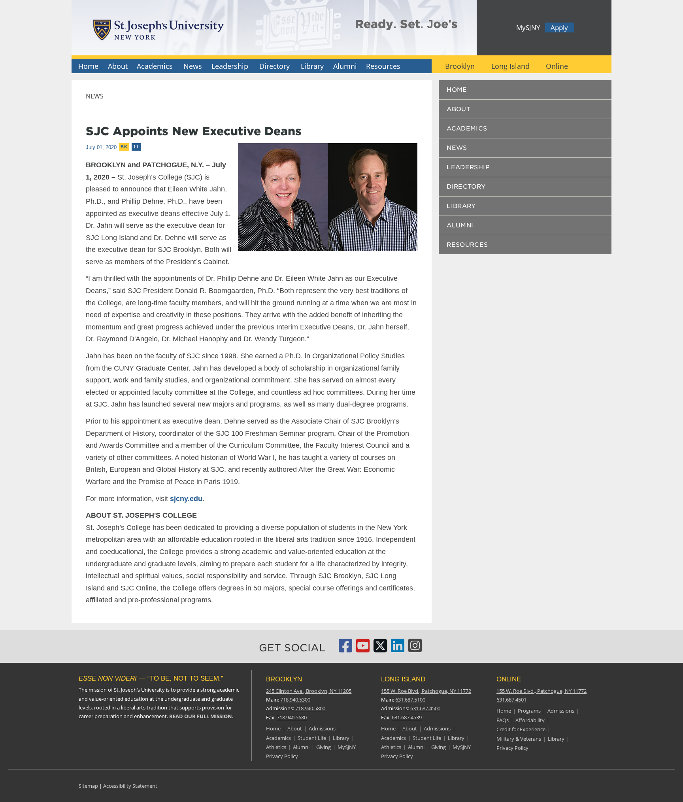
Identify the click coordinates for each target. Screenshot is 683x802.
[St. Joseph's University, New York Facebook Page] (345, 649)
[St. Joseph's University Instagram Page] (415, 649)
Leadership (229, 66)
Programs (529, 710)
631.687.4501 (511, 699)
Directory (274, 66)
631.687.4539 (407, 717)
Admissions (322, 728)
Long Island (510, 66)
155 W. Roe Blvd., (426, 690)
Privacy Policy (282, 756)
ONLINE (508, 679)
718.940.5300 (295, 699)
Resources (383, 66)
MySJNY (528, 27)
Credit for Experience (520, 729)
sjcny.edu (186, 499)
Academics (155, 66)
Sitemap (88, 785)
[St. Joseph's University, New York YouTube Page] (363, 649)
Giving (323, 747)
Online (557, 66)
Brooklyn (460, 66)
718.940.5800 (310, 708)
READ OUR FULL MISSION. (201, 716)
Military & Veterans (518, 738)
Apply (559, 27)
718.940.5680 (292, 717)
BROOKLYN (284, 679)
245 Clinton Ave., (308, 690)
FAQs (502, 720)
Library (312, 66)
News (192, 66)
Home (88, 66)
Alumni (345, 66)
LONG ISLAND (403, 679)
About (118, 66)
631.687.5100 (410, 699)
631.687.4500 (425, 708)
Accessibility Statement (130, 785)
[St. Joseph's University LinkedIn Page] (397, 649)
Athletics (276, 747)
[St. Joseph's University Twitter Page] (380, 649)
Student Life (312, 737)
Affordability (530, 720)
